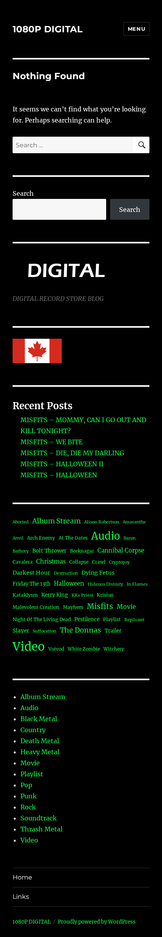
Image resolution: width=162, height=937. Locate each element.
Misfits (100, 606)
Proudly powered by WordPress (97, 921)
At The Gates (73, 538)
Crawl (98, 562)
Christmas (51, 561)
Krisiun (105, 595)
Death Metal (39, 741)
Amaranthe (134, 522)
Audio (105, 536)
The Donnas (80, 630)
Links (21, 896)
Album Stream (56, 521)
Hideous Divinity (105, 584)
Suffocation (44, 631)
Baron (129, 538)
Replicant (134, 619)
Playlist (112, 619)
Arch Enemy (41, 538)
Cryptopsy (119, 562)
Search (23, 193)
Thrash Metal (41, 829)
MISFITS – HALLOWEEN (58, 475)
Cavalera (23, 562)
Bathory (21, 551)
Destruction (66, 573)
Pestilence (86, 619)
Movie (126, 606)
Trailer (113, 630)
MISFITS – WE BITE (51, 442)
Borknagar (82, 551)
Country (33, 730)
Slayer (21, 630)
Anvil (18, 538)
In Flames (137, 584)
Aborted (21, 522)
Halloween (69, 583)
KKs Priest (82, 595)
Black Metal (38, 719)
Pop (26, 785)
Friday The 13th (31, 584)
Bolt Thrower (49, 550)
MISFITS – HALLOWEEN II (61, 464)
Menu (136, 29)
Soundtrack (38, 818)
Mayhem (73, 607)
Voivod (56, 649)
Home (22, 877)
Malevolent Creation (36, 607)
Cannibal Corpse (121, 550)
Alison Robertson (101, 522)
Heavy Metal (39, 752)
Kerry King (54, 595)
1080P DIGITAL (48, 29)
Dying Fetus (97, 572)
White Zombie (84, 649)
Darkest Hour (31, 572)
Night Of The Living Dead (42, 619)
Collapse (78, 562)
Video (29, 646)
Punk (28, 796)
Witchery (113, 649)
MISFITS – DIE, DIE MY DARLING (72, 453)
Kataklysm (25, 595)
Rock (28, 807)
